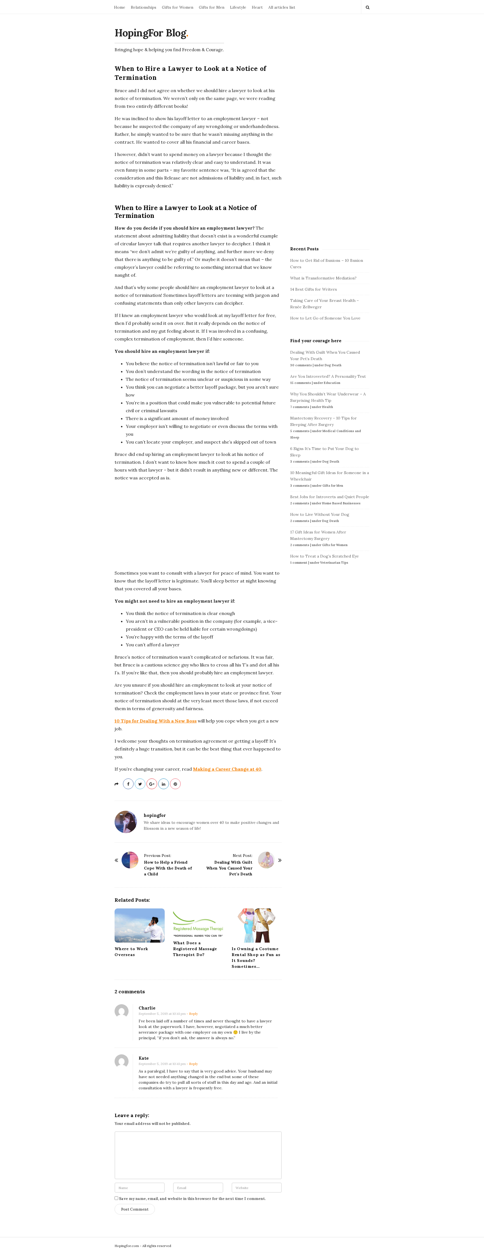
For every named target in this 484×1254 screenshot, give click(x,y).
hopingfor (155, 815)
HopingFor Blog (150, 32)
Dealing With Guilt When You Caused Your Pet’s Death (229, 868)
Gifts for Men (211, 7)
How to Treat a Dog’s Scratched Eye (324, 556)
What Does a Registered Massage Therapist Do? (195, 948)
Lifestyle (238, 7)
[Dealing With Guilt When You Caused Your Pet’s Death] (266, 860)
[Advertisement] (198, 525)
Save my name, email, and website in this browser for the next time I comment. (192, 1198)
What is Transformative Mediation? (323, 278)
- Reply (192, 1013)
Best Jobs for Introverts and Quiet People (329, 496)
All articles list (281, 7)
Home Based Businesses (341, 503)
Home (119, 7)
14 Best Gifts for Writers (313, 289)
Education (332, 383)
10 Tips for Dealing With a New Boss (156, 721)
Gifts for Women (177, 7)
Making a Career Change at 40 (227, 769)
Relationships (143, 7)
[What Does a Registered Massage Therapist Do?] (198, 922)
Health (327, 407)
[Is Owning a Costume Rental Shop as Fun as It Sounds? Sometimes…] (257, 925)
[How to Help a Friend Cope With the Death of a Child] (130, 860)
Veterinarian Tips (334, 563)
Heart (257, 7)
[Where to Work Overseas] (140, 925)
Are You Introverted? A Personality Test (328, 376)
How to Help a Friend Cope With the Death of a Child (168, 868)
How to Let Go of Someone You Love (325, 318)
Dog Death (333, 365)
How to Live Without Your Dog (319, 514)
